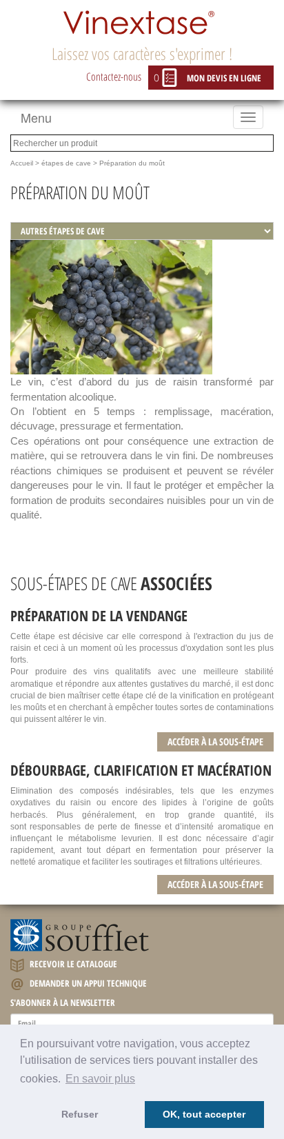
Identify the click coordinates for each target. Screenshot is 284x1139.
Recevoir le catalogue (72, 964)
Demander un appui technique (87, 983)
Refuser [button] (79, 1114)
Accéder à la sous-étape (215, 741)
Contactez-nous (113, 76)
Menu (36, 117)
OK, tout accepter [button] (204, 1114)
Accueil (21, 163)
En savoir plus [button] (100, 1079)
